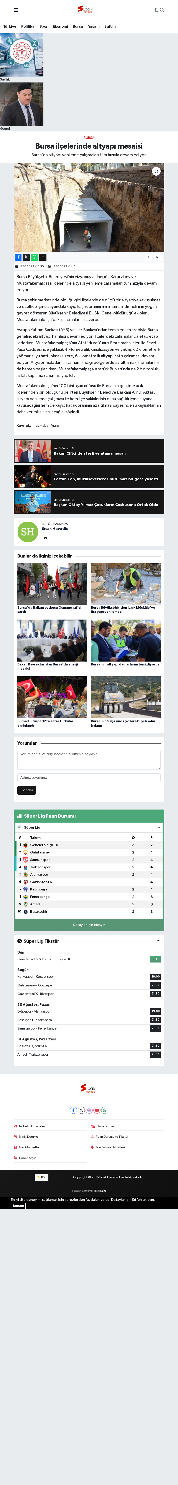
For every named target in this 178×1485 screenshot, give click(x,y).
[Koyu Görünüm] (156, 10)
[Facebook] (73, 1110)
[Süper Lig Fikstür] (159, 941)
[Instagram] (89, 1110)
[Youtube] (97, 1110)
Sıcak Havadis (55, 529)
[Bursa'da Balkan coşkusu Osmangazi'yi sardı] (52, 583)
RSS (43, 1177)
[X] (81, 1110)
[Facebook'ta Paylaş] (18, 257)
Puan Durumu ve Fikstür (112, 1136)
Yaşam (93, 27)
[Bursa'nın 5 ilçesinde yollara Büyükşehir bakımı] (126, 697)
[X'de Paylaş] (26, 257)
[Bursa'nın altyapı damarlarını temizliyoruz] (126, 640)
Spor (44, 27)
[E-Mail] (45, 538)
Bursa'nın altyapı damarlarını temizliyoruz (125, 664)
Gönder (26, 790)
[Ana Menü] (16, 10)
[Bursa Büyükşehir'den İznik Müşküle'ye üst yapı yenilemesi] (126, 583)
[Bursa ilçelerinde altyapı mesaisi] (89, 207)
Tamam (18, 1206)
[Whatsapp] (104, 1110)
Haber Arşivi (27, 1158)
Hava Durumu (106, 1126)
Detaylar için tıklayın (89, 925)
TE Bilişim (99, 1191)
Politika (27, 27)
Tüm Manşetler (29, 1147)
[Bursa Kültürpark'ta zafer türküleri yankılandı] (52, 697)
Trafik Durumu (28, 1136)
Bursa (78, 27)
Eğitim (109, 27)
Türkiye (9, 27)
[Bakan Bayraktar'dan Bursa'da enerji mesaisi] (52, 640)
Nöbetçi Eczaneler (32, 1126)
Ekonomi (60, 27)
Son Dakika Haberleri (110, 1147)
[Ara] (162, 10)
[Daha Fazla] (42, 257)
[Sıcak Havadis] (86, 10)
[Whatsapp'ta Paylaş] (34, 257)
